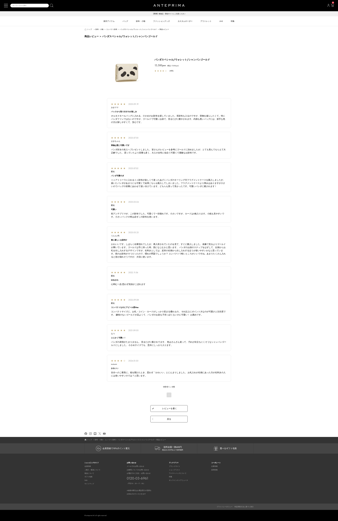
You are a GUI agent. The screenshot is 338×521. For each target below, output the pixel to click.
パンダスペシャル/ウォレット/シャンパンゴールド (138, 29)
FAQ (85, 480)
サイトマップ (89, 484)
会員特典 (87, 466)
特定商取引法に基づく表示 (243, 507)
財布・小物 (99, 29)
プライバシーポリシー (225, 507)
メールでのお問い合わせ (135, 466)
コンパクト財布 (111, 29)
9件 (171, 71)
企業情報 (214, 466)
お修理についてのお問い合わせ (138, 470)
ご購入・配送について (92, 470)
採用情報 (214, 470)
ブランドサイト (174, 466)
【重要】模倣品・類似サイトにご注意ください (169, 14)
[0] (332, 6)
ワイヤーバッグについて (177, 473)
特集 (170, 477)
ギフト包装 (88, 477)
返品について (89, 473)
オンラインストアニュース (178, 480)
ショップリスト (174, 470)
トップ (89, 29)
